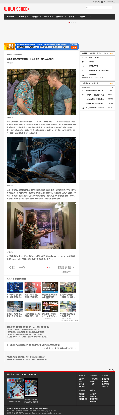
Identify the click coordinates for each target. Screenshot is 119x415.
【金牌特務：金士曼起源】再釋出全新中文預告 (58, 348)
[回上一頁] (17, 267)
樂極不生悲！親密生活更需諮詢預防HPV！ (49, 296)
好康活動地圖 (83, 399)
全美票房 (92, 53)
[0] (47, 267)
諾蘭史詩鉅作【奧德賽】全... (95, 91)
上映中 (81, 382)
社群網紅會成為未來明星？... (95, 103)
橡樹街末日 (93, 75)
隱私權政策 (24, 408)
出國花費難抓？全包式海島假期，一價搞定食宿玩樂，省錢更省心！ (32, 315)
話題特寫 (105, 387)
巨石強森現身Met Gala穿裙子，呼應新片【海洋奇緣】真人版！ (27, 337)
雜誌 (18, 374)
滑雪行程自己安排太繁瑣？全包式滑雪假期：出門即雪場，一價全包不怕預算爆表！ (14, 315)
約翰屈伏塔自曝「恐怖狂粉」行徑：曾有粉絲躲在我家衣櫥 (26, 357)
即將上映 (81, 384)
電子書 (24, 374)
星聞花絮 (35, 16)
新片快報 (81, 387)
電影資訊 (10, 16)
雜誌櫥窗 (47, 16)
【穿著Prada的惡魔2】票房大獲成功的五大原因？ (23, 330)
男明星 (92, 382)
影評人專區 (105, 384)
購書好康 (81, 397)
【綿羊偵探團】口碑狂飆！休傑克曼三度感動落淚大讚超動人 (26, 332)
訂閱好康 (81, 394)
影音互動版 (33, 374)
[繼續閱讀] (66, 267)
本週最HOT (86, 83)
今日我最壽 (94, 379)
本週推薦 (95, 83)
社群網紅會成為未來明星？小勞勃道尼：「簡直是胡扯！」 (25, 334)
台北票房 (84, 53)
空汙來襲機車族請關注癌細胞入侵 (67, 315)
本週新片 (81, 379)
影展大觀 (105, 382)
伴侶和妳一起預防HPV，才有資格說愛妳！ (49, 315)
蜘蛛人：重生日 (94, 57)
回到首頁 (96, 2)
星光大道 (22, 16)
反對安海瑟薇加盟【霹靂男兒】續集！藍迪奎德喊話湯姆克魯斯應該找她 (67, 296)
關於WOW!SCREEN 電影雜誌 (39, 408)
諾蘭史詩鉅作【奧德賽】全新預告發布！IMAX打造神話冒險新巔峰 (28, 327)
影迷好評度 (94, 402)
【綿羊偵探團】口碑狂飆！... (95, 99)
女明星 (92, 384)
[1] (49, 267)
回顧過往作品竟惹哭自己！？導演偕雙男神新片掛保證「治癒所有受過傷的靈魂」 (36, 345)
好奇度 (99, 53)
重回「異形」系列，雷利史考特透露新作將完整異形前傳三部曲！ (32, 296)
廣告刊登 (10, 408)
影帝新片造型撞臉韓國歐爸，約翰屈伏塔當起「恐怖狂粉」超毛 (27, 359)
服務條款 (17, 408)
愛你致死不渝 (93, 66)
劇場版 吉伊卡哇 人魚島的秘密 (99, 70)
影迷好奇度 (94, 399)
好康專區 (60, 16)
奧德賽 (91, 62)
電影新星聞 (18, 55)
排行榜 (71, 16)
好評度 (106, 53)
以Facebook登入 (109, 2)
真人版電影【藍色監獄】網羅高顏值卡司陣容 (14, 296)
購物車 (83, 16)
